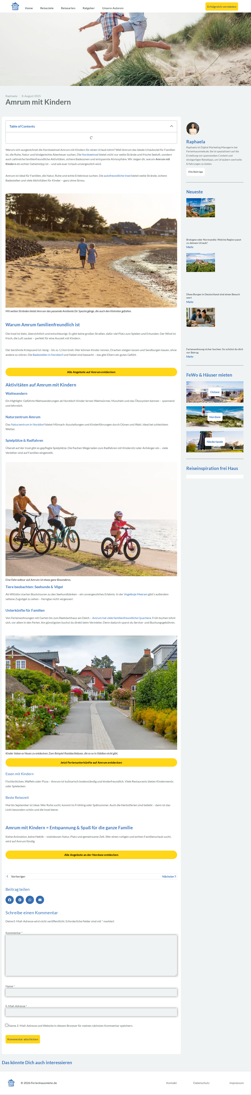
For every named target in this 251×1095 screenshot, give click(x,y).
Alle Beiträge (195, 171)
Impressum (237, 1083)
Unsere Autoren (112, 8)
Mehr (190, 247)
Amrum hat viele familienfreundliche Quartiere (121, 618)
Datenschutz (201, 1083)
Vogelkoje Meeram (136, 594)
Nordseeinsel (90, 154)
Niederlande (215, 441)
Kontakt (171, 1083)
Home (29, 8)
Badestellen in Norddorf (48, 354)
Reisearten (68, 8)
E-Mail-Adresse (16, 1006)
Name (10, 986)
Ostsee (215, 392)
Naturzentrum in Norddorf (28, 424)
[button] (171, 126)
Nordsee (215, 417)
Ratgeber (89, 8)
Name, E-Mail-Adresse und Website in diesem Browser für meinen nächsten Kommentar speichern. (70, 1025)
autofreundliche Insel (117, 175)
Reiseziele (47, 8)
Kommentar (14, 932)
